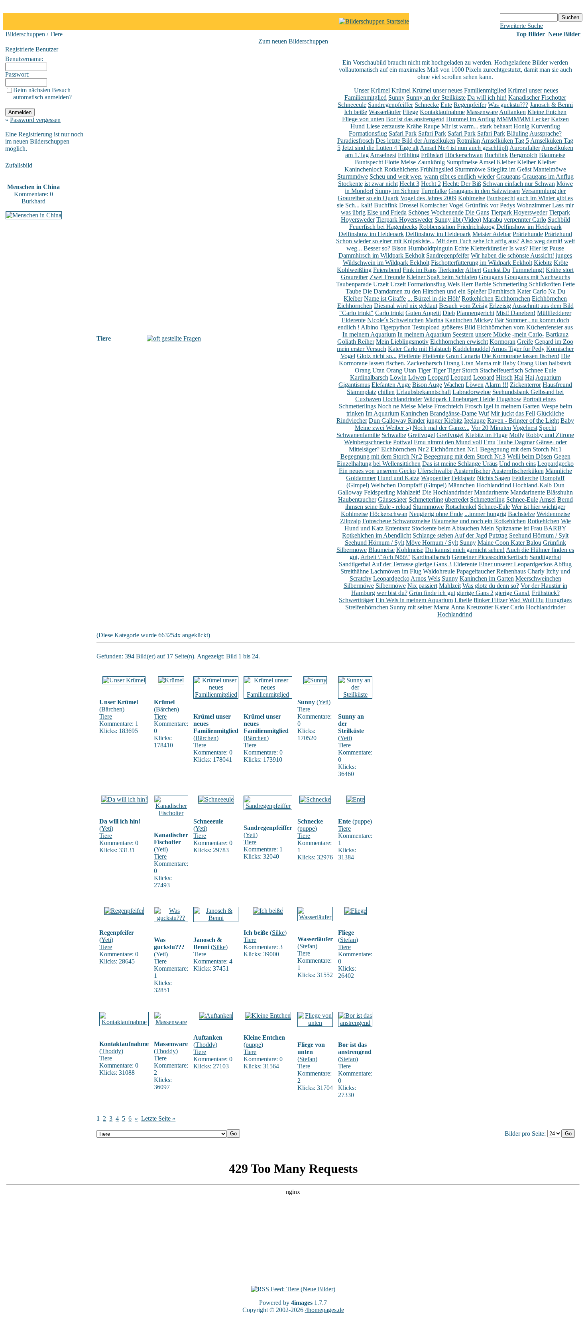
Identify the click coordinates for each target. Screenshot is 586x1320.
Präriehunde (528, 234)
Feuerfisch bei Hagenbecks (383, 226)
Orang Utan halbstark (544, 363)
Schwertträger (356, 600)
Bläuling (517, 133)
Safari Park (403, 133)
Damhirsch (501, 291)
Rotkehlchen (478, 298)
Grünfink (554, 542)
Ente (446, 104)
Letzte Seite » (158, 1118)
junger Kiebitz (444, 420)
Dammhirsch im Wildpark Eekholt (381, 255)
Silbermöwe (351, 549)
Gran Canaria (463, 356)
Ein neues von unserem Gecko (377, 470)
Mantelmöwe (549, 169)
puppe (307, 828)
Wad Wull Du (526, 600)
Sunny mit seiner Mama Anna (427, 607)
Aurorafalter (524, 147)
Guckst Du (496, 269)
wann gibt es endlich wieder (459, 176)
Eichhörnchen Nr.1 (454, 449)
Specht (547, 427)
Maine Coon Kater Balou (509, 542)
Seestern (463, 334)
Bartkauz (557, 334)
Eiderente (354, 320)
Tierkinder (451, 269)
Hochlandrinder (402, 399)
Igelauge (475, 420)
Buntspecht (369, 162)
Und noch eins (517, 463)
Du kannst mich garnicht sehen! (465, 549)
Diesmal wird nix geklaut (405, 305)
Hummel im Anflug (470, 119)
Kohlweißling (354, 269)
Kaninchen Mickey (469, 320)
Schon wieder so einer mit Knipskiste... (385, 241)
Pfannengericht (475, 312)
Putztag (498, 535)
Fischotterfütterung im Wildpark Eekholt (481, 262)
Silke (219, 947)
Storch (470, 370)
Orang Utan (370, 370)
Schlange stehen (433, 535)
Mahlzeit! (409, 492)
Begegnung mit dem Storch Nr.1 (521, 449)
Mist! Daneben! (515, 312)
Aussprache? (545, 133)
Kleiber (506, 162)
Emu (490, 442)
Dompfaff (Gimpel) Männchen (436, 485)
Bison (399, 248)
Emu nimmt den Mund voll (448, 442)
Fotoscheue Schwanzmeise (396, 521)
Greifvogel (421, 434)
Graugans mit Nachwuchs (537, 277)
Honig (521, 126)
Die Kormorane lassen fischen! (520, 356)
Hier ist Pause (546, 248)
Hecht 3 (409, 183)
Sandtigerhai (545, 557)
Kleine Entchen (546, 111)
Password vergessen (35, 119)
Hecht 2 (431, 183)
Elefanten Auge (391, 384)
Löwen (417, 377)
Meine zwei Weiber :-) (383, 427)
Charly (536, 571)
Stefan (307, 946)
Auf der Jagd (470, 535)
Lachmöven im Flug (395, 571)
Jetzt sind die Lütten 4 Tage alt (380, 147)
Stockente (350, 183)
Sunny (396, 97)
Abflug (563, 564)
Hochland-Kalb (532, 485)
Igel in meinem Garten (512, 406)
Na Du (556, 291)
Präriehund (558, 234)
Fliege (410, 111)
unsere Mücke (493, 334)
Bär (499, 320)
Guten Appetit (423, 312)
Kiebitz (543, 262)
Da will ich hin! (487, 97)
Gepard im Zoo (554, 341)
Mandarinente (491, 492)
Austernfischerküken (518, 470)
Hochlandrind (493, 485)
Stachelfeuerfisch (501, 370)
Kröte (561, 262)
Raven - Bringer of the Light (523, 420)
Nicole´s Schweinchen (395, 320)
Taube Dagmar (516, 442)
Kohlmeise (471, 198)
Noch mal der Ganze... (441, 427)
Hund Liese (365, 126)
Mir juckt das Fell (513, 413)
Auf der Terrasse (392, 564)
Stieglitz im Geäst (509, 169)
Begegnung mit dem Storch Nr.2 (381, 456)
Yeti (323, 702)
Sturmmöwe (470, 169)
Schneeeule (352, 104)
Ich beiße (355, 111)
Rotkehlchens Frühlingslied (418, 169)
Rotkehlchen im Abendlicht (376, 535)
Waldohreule (439, 571)
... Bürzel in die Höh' (433, 298)
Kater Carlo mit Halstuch (419, 348)
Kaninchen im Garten (487, 578)
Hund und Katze (398, 478)
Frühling (408, 155)
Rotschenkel (460, 506)
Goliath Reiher (355, 341)
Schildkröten (545, 284)
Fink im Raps (420, 269)
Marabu (492, 219)
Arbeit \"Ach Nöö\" (385, 557)
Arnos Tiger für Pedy (518, 348)
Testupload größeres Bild (443, 327)
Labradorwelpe (471, 391)
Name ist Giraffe (385, 298)
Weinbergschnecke (367, 442)
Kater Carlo (532, 291)
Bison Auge (427, 384)
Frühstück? (546, 592)
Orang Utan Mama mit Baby (480, 363)
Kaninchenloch (363, 169)
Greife (525, 341)
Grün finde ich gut (432, 592)
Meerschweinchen (538, 578)
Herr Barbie (476, 284)
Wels (453, 284)
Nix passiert (422, 585)
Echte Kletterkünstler (480, 248)
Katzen (560, 119)
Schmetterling (510, 284)
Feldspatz (463, 478)
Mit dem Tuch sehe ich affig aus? (477, 241)
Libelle (463, 600)
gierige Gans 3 (433, 564)
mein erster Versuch (361, 348)
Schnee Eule (540, 370)
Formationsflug (368, 133)
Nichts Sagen (493, 478)
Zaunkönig (431, 162)
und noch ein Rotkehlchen (493, 521)
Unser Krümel (372, 90)
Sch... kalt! (358, 205)
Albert (473, 269)
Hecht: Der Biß (461, 183)
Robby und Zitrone (550, 434)
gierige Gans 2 (475, 592)
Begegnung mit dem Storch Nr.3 (464, 456)
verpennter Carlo (525, 219)
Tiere (105, 716)
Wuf (483, 413)
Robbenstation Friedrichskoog (457, 226)
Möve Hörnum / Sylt (432, 542)
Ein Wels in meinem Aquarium (414, 600)
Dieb (448, 312)
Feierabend (387, 269)
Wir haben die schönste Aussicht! (512, 255)
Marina (434, 320)
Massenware (482, 111)
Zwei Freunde (387, 277)
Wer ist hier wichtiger (538, 506)
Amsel (487, 162)
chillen (386, 391)
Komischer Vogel (442, 205)
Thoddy (111, 1051)
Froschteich (448, 406)
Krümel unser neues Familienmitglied (459, 90)
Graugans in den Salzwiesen (484, 190)
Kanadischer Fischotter (537, 97)
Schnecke (427, 104)
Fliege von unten (363, 119)
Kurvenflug (545, 126)
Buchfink (496, 155)
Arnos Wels (425, 578)
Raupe (431, 126)
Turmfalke (434, 190)
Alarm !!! (496, 384)
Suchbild (559, 219)
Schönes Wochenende (436, 212)
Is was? (518, 248)
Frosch (473, 406)
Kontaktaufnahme (442, 111)
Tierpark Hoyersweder (519, 212)
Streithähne (354, 571)
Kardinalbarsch (369, 377)
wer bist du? (392, 592)
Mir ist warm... (459, 126)
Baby (567, 420)
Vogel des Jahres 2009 (428, 198)
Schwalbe (393, 434)
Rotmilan (468, 140)
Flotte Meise (400, 162)
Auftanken (512, 111)
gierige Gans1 (512, 592)
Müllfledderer (554, 312)
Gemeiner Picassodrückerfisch (490, 557)
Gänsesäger (392, 499)
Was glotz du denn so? (490, 585)
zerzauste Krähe (401, 126)
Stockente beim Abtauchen (445, 528)
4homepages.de (324, 1309)
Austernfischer (472, 470)
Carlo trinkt (389, 312)
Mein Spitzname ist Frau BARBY (523, 528)
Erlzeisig (500, 305)
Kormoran (502, 341)
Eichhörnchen (512, 298)
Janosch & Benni (551, 104)
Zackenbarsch (424, 363)
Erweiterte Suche (521, 25)
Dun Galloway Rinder (397, 420)
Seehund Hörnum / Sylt (538, 535)
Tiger (424, 370)
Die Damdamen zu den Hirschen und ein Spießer (424, 291)
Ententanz (397, 528)
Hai (518, 377)
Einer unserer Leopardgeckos (516, 564)
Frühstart (432, 155)
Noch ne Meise (397, 406)
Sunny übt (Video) (458, 219)
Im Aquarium (382, 413)
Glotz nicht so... (377, 356)
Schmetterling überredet (438, 499)
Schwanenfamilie (358, 434)
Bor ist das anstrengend (415, 119)
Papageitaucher (475, 571)
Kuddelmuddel (471, 348)
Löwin (398, 377)
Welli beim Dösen (529, 456)
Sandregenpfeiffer (390, 104)
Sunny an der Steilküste (436, 97)
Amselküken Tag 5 (505, 140)
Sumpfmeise (462, 162)
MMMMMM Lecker (523, 119)
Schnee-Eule (522, 499)
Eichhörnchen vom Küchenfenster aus (525, 327)
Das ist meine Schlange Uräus (460, 463)
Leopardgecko (555, 463)
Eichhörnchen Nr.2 (405, 449)
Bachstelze (521, 513)
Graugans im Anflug (548, 176)
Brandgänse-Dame (453, 413)
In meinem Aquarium (369, 334)
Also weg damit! (541, 241)
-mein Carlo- (528, 334)
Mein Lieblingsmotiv (402, 341)
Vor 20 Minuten (491, 427)
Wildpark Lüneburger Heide (459, 399)
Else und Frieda (387, 212)
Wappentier (435, 478)
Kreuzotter (479, 607)
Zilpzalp (350, 521)
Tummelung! (528, 269)
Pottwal (402, 442)
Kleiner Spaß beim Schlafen (442, 277)
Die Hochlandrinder (447, 492)
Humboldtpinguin (430, 248)
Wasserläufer (385, 111)
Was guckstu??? (508, 104)
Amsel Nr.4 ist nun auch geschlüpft (464, 147)
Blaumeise (552, 155)
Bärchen (111, 709)
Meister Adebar (491, 234)
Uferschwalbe (434, 470)
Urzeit (381, 284)
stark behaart (496, 126)
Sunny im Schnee (397, 190)
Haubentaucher (357, 499)
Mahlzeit (450, 585)
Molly (516, 434)
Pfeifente (409, 356)
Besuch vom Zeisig (463, 305)
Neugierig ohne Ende (436, 513)
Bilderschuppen (25, 34)
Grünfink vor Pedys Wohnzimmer (508, 205)
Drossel (408, 205)
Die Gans (477, 212)
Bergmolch (523, 155)
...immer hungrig (485, 513)
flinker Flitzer (490, 600)
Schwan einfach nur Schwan (519, 183)
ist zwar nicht (381, 183)
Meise (425, 406)
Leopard (438, 377)
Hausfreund (557, 384)
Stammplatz (361, 391)
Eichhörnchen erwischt (459, 341)
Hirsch (504, 377)
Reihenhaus (511, 571)
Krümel (401, 90)
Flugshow (508, 399)
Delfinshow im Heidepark (529, 226)
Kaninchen (414, 413)
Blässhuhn (560, 492)
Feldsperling (379, 492)
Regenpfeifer (470, 104)
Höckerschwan (464, 155)
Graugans (508, 176)
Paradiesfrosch (355, 140)
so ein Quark (382, 198)
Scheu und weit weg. (396, 176)
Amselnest (383, 155)
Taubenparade (354, 284)
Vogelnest (525, 427)
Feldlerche (525, 478)
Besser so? (377, 248)
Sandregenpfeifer (447, 255)
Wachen (454, 384)
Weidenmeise (553, 513)
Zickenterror (525, 384)
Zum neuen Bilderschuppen (293, 41)
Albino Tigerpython (386, 327)
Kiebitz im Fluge (486, 434)
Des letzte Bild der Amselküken (415, 140)
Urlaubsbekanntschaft (423, 391)
